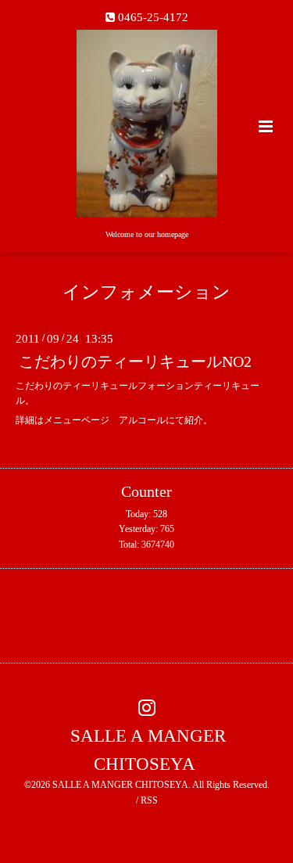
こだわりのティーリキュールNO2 (135, 362)
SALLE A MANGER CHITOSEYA (148, 749)
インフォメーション (146, 292)
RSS (149, 800)
